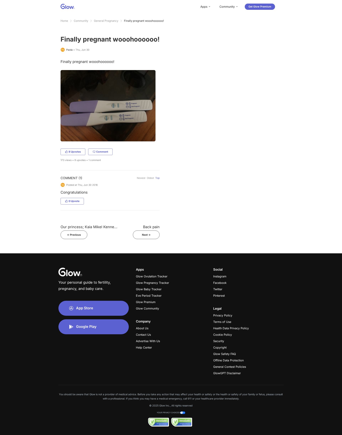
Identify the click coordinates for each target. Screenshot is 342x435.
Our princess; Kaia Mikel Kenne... (89, 227)
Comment (102, 151)
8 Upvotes (75, 151)
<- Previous (74, 234)
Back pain (151, 227)
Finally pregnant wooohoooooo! (144, 20)
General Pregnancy (106, 20)
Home (64, 20)
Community (81, 20)
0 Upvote (74, 201)
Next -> (146, 234)
